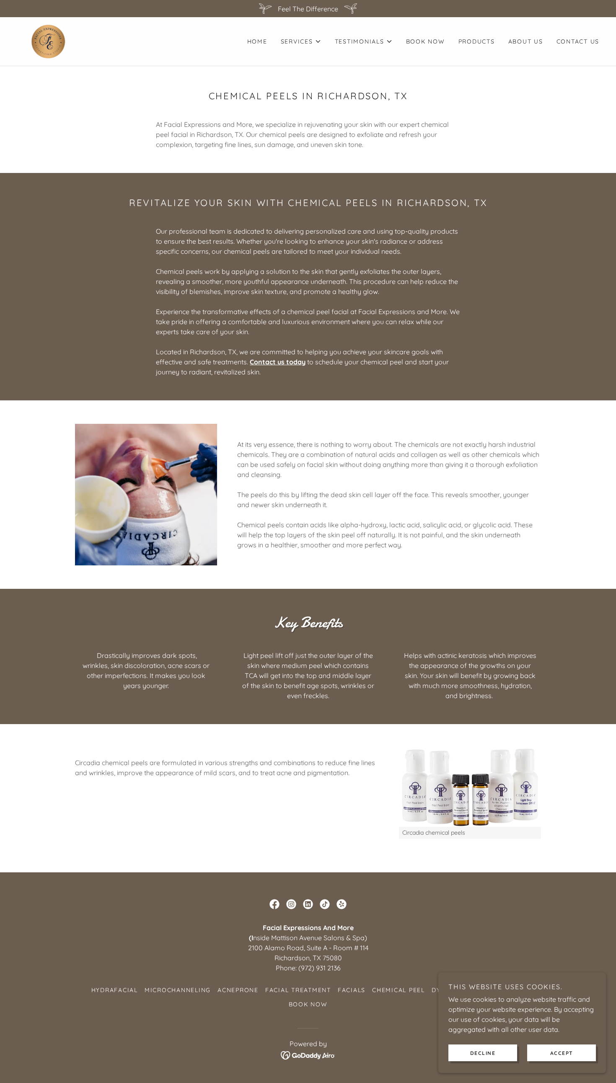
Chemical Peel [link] (398, 990)
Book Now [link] (425, 41)
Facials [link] (351, 990)
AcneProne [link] (238, 990)
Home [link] (257, 41)
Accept (561, 1053)
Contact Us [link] (578, 41)
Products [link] (476, 41)
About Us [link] (525, 41)
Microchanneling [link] (178, 990)
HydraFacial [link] (114, 990)
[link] (48, 40)
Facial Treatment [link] (298, 990)
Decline (483, 1053)
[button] (301, 41)
